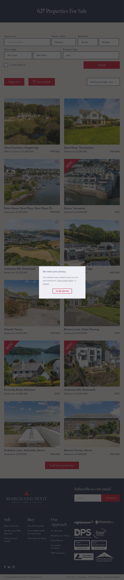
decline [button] (46, 284)
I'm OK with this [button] (62, 291)
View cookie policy (65, 281)
